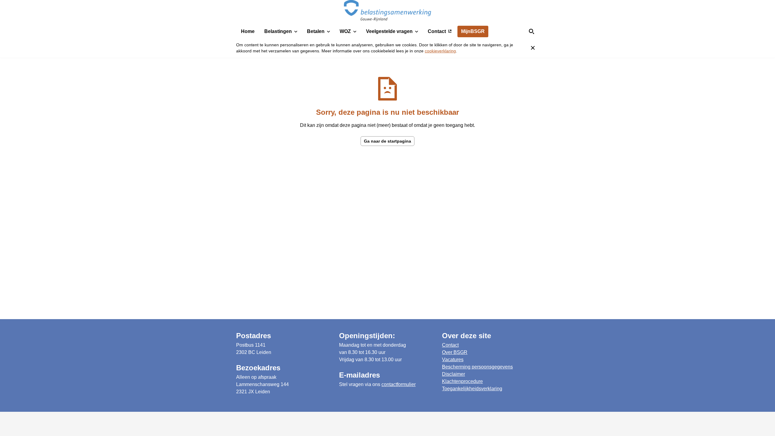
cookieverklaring (440, 50)
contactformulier (398, 384)
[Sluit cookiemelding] (533, 48)
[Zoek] (531, 31)
